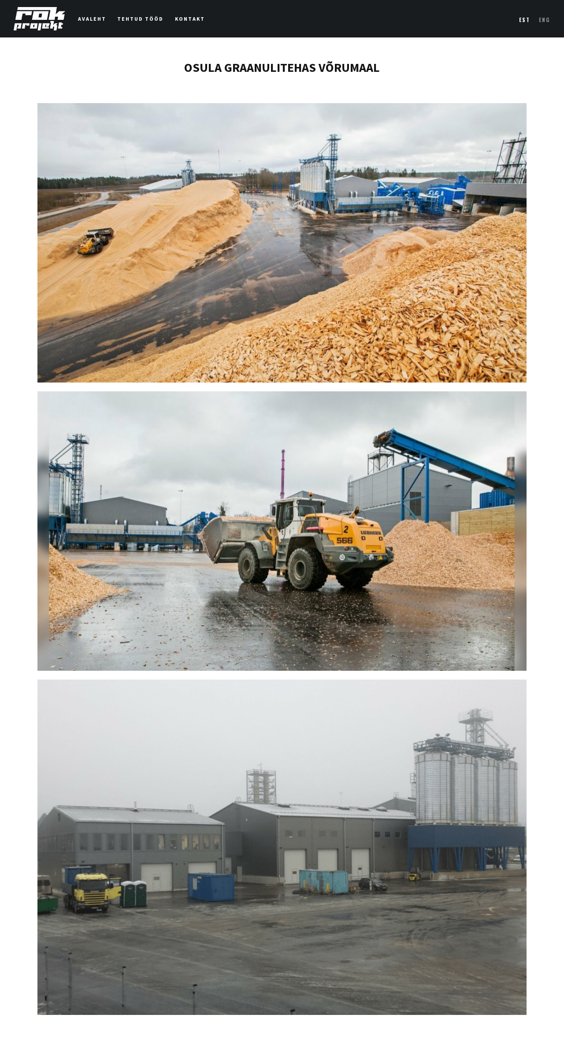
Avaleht (92, 19)
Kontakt (190, 19)
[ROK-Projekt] (39, 18)
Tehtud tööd (140, 19)
